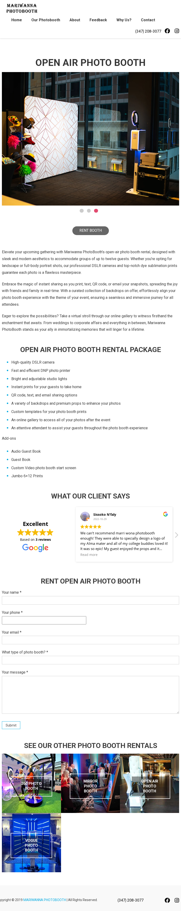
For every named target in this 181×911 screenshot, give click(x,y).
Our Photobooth (45, 20)
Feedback (98, 20)
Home (16, 20)
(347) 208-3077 (148, 31)
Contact (148, 20)
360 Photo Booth (31, 786)
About (75, 20)
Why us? (124, 20)
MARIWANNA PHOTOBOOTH (44, 900)
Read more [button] (89, 555)
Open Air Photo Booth (149, 786)
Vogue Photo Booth (31, 845)
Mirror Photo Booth (90, 786)
